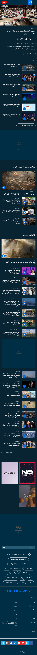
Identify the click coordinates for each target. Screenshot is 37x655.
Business (17, 278)
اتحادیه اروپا (17, 568)
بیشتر (34, 636)
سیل (30, 582)
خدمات (33, 631)
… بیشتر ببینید (29, 53)
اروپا (34, 602)
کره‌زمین (15, 606)
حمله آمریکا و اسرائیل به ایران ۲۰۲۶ (18, 564)
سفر (34, 614)
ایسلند (6, 568)
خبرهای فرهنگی (16, 268)
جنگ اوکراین (29, 568)
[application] (18, 15)
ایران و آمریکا (12, 573)
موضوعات (32, 598)
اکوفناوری (17, 431)
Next (34, 610)
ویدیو (34, 618)
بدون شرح (32, 191)
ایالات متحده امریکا (15, 299)
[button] (25, 125)
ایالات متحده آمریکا (11, 582)
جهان (16, 602)
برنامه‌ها (15, 618)
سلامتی (15, 610)
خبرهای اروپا (32, 260)
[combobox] (18, 547)
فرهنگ (15, 614)
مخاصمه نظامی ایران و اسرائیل (18, 559)
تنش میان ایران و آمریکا (13, 577)
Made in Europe (15, 330)
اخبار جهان (17, 371)
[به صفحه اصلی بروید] (30, 2)
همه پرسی (27, 577)
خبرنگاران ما (32, 622)
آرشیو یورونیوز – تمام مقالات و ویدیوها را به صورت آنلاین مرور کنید (9, 623)
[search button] (4, 547)
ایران (19, 310)
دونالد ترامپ (25, 573)
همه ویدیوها (9, 452)
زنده (4, 2)
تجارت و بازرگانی (31, 606)
